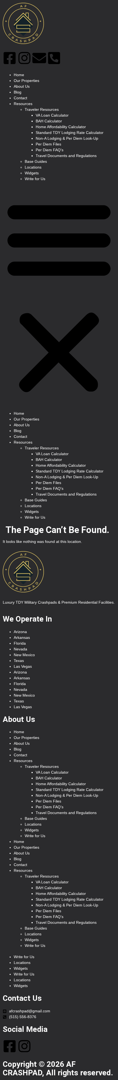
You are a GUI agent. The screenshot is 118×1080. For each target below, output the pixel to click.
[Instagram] (24, 58)
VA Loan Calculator (52, 115)
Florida (20, 643)
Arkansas (22, 637)
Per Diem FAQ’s (49, 150)
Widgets (32, 173)
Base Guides (36, 161)
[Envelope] (39, 58)
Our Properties (26, 80)
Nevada (20, 649)
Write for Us (35, 179)
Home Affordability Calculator (61, 127)
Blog (17, 92)
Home (19, 75)
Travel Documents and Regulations (66, 155)
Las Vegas (23, 666)
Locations (33, 167)
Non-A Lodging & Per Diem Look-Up (67, 138)
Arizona (20, 632)
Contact (20, 98)
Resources (23, 103)
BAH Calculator (49, 121)
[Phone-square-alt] (54, 58)
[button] (59, 296)
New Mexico (24, 655)
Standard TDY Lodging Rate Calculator (69, 132)
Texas (19, 660)
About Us (22, 86)
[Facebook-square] (9, 58)
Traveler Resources (42, 109)
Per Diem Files (48, 144)
